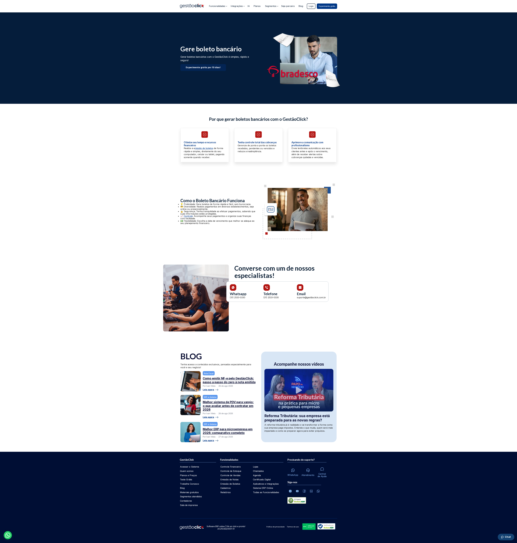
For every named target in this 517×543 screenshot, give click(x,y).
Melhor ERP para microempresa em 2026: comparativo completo (228, 431)
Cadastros (225, 488)
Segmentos (270, 6)
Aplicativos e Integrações (266, 483)
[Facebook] (304, 491)
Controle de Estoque (230, 471)
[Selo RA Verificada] (326, 526)
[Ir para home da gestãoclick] (192, 6)
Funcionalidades (217, 6)
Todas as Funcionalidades (266, 492)
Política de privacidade (275, 527)
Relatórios (225, 492)
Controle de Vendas (230, 475)
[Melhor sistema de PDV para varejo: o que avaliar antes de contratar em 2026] (190, 405)
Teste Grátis (186, 479)
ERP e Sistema (210, 397)
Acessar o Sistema (189, 466)
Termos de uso (293, 527)
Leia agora (208, 390)
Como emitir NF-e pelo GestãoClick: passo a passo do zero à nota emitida (229, 380)
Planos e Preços (188, 475)
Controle (188, 216)
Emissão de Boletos (230, 483)
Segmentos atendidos (191, 496)
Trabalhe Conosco (189, 483)
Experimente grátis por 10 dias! (203, 67)
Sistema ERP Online (263, 488)
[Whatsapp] (318, 491)
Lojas (255, 466)
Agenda (257, 475)
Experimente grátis (327, 6)
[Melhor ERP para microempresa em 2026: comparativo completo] (190, 432)
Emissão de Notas (229, 479)
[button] (8, 535)
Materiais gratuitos (189, 492)
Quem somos (186, 471)
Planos (257, 6)
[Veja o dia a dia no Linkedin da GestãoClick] (311, 491)
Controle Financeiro (230, 466)
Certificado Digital (262, 479)
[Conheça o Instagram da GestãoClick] (290, 491)
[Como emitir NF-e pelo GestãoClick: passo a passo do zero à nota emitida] (190, 381)
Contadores (186, 500)
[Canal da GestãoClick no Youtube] (297, 491)
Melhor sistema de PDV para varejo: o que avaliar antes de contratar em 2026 (228, 405)
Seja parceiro (288, 6)
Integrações (237, 6)
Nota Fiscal (209, 373)
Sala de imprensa (189, 505)
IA (248, 6)
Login (311, 6)
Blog (300, 6)
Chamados (258, 471)
